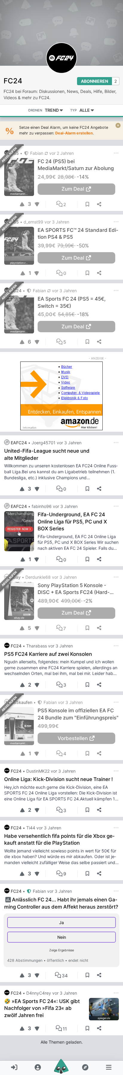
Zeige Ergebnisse (61, 950)
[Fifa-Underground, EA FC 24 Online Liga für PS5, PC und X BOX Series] (21, 531)
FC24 (13, 80)
